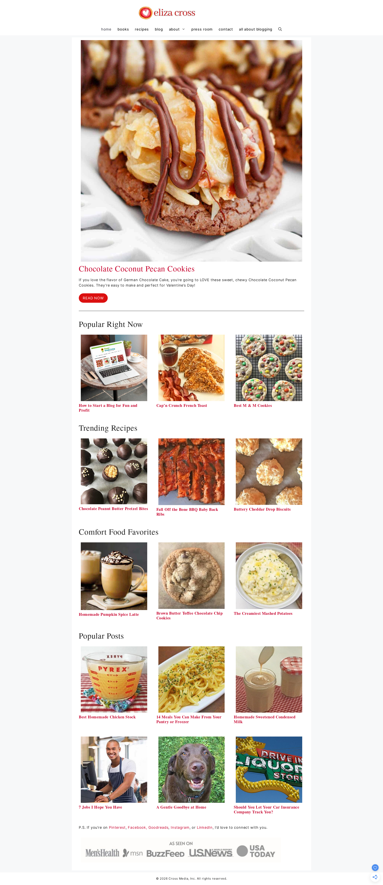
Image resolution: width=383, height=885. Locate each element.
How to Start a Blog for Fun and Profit (108, 407)
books (123, 29)
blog (159, 29)
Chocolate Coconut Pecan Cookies (137, 268)
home (106, 29)
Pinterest (117, 827)
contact (226, 29)
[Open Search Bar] (280, 29)
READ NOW (93, 298)
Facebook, (137, 827)
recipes (142, 29)
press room (202, 29)
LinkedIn (205, 827)
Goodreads (158, 827)
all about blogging (255, 29)
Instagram (180, 827)
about (174, 29)
